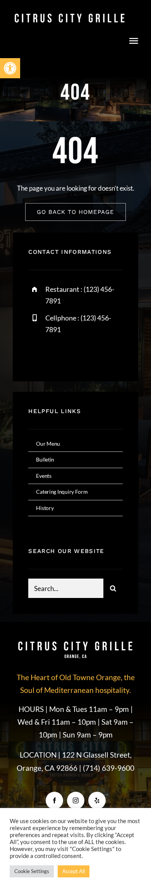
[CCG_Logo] (70, 15)
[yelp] (97, 800)
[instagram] (79, 354)
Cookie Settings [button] (31, 871)
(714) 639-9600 (108, 767)
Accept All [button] (73, 871)
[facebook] (37, 354)
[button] (10, 68)
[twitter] (58, 354)
